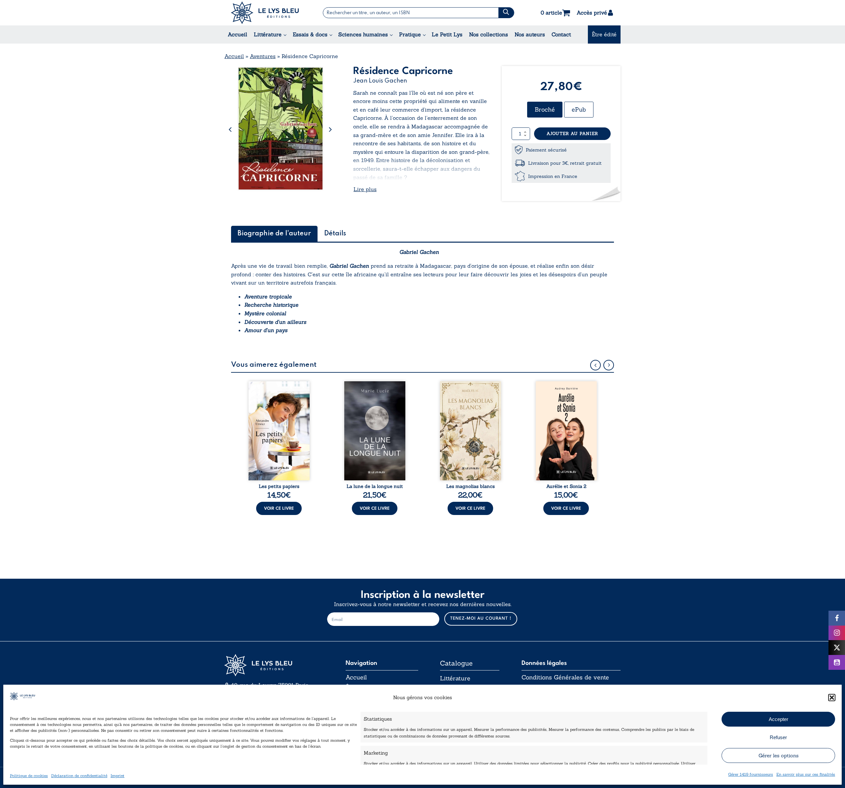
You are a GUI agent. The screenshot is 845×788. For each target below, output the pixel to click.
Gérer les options (778, 755)
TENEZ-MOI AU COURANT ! (480, 618)
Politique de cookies (29, 775)
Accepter (778, 719)
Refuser (778, 737)
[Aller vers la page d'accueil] (273, 665)
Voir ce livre (279, 508)
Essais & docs (310, 34)
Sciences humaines (363, 34)
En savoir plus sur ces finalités (805, 774)
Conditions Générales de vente (565, 677)
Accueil (237, 34)
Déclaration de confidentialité (79, 775)
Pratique (410, 34)
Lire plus (365, 189)
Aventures (263, 56)
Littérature (268, 34)
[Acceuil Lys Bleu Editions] (265, 12)
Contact (561, 34)
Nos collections (488, 34)
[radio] (544, 110)
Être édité (604, 34)
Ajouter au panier (572, 133)
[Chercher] (506, 12)
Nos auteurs (530, 34)
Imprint (117, 775)
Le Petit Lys (447, 34)
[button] (831, 697)
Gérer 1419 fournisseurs (750, 774)
